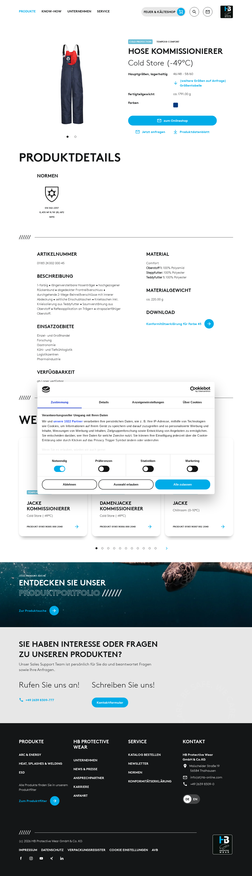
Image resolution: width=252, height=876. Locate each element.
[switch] (103, 469)
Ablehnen (69, 484)
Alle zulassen (182, 484)
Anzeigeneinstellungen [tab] (148, 402)
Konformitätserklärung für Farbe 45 (173, 324)
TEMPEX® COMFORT (168, 41)
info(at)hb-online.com (206, 777)
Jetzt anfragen (153, 132)
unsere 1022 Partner (68, 421)
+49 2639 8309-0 (202, 784)
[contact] (207, 12)
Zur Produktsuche (32, 611)
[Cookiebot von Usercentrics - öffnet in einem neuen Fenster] (193, 389)
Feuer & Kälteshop (159, 12)
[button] (121, 41)
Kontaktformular (110, 702)
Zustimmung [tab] (59, 402)
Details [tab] (104, 402)
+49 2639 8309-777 (40, 700)
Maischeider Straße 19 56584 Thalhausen (204, 768)
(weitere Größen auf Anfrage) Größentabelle (203, 83)
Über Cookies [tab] (192, 402)
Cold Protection (140, 41)
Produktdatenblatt (194, 132)
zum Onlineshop (176, 121)
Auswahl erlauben (126, 484)
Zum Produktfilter (33, 801)
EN (195, 799)
